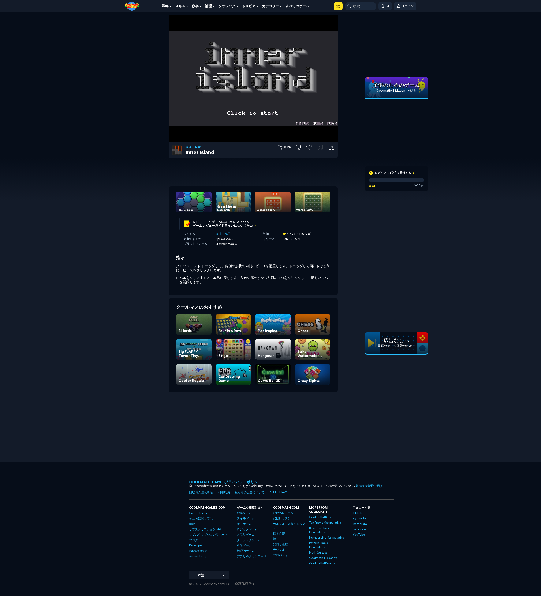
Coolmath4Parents (322, 563)
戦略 (165, 6)
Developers (196, 545)
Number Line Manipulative (326, 537)
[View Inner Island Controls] (320, 147)
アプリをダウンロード (251, 556)
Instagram (360, 524)
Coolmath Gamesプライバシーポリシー (225, 482)
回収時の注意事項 (201, 492)
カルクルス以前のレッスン (289, 526)
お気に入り (309, 153)
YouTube (359, 534)
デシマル (279, 549)
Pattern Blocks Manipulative (319, 545)
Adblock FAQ (278, 492)
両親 (192, 524)
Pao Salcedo (239, 222)
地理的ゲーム (246, 551)
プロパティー (282, 555)
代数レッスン (282, 518)
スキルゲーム (246, 518)
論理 (208, 6)
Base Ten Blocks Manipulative (320, 530)
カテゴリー (270, 6)
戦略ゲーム (244, 513)
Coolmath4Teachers (323, 558)
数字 (195, 6)
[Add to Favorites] (309, 146)
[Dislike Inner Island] (298, 147)
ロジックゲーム (247, 529)
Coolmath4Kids (320, 517)
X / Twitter (360, 518)
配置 (198, 147)
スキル (180, 6)
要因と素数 (280, 544)
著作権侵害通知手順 (368, 486)
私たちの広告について (249, 492)
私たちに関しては (201, 518)
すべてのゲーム (297, 6)
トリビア (248, 6)
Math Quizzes (318, 552)
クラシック (227, 6)
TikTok (357, 513)
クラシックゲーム (249, 540)
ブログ (193, 540)
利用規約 (224, 492)
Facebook (359, 529)
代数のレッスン (283, 513)
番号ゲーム (244, 524)
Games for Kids (199, 513)
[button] (338, 6)
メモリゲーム (246, 534)
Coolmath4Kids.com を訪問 (397, 91)
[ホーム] (132, 6)
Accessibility (197, 556)
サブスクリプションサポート (208, 534)
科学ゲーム (244, 545)
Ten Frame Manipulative (325, 522)
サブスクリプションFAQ (205, 529)
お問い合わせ (198, 551)
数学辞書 (279, 533)
